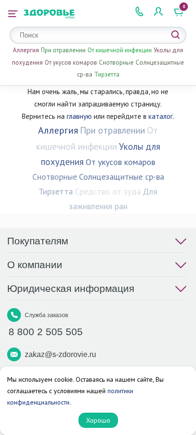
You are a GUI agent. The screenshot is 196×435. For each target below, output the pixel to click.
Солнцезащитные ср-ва (121, 176)
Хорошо (98, 420)
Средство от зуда (108, 191)
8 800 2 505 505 (46, 331)
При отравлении (63, 50)
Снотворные (116, 62)
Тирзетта (106, 74)
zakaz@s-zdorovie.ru (60, 354)
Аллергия (26, 50)
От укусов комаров (71, 62)
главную (79, 116)
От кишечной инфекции (120, 50)
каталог (160, 116)
